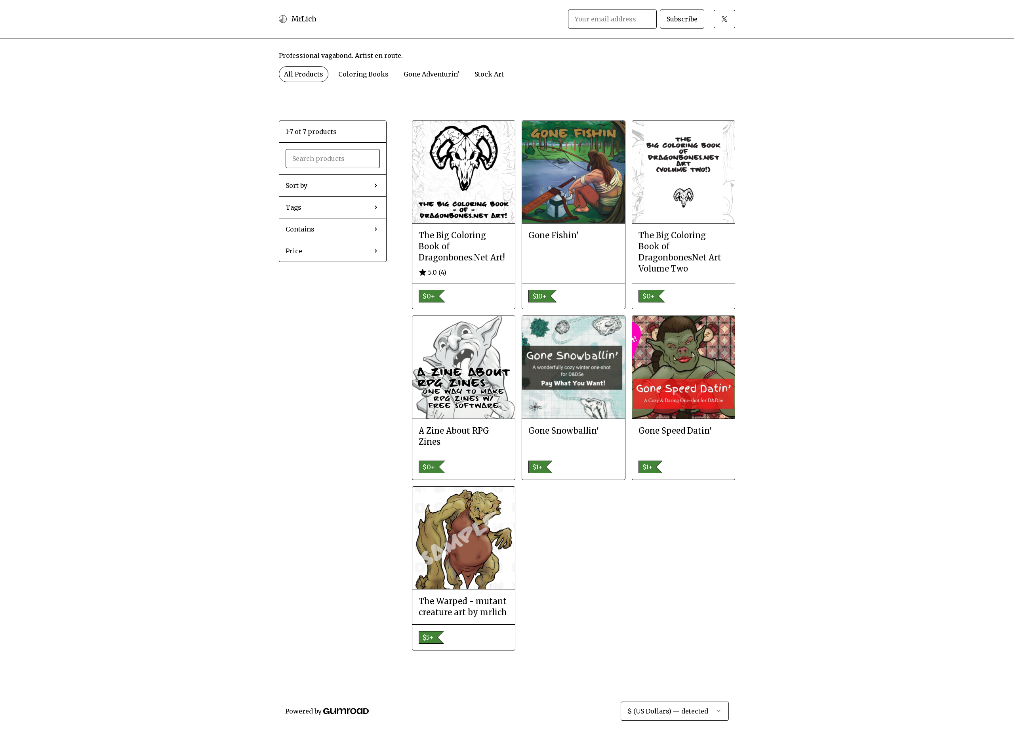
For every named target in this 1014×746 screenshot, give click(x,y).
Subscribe (682, 19)
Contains (300, 229)
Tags (293, 207)
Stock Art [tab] (489, 74)
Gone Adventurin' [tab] (431, 74)
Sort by (296, 185)
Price (294, 251)
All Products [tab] (303, 74)
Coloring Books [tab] (363, 74)
